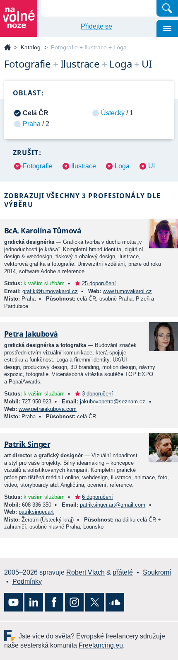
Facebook (54, 602)
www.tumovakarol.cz (127, 291)
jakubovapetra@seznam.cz (112, 401)
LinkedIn (33, 602)
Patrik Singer (27, 444)
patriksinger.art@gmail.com (112, 505)
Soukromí (157, 572)
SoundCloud (115, 602)
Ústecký (113, 112)
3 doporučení (97, 394)
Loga (122, 166)
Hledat (167, 8)
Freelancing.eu (11, 635)
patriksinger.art (36, 512)
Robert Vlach (85, 572)
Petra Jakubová (31, 334)
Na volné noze (7, 48)
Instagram (74, 602)
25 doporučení (99, 283)
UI (151, 166)
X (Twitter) (94, 602)
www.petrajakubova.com (48, 409)
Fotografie (38, 166)
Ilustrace (83, 166)
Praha (32, 123)
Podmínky (27, 581)
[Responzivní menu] (167, 28)
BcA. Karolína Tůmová (42, 230)
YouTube (13, 602)
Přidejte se (96, 26)
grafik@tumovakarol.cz (50, 291)
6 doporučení (97, 497)
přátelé (123, 572)
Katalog (31, 47)
